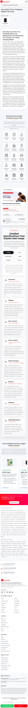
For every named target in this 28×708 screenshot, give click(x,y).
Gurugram (20, 545)
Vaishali (23, 543)
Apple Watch (8, 256)
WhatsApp (8, 706)
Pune (17, 553)
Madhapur (14, 551)
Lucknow (3, 556)
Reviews (3, 639)
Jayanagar (9, 549)
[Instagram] (7, 592)
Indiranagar (15, 547)
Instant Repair (9, 487)
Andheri (22, 551)
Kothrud (13, 554)
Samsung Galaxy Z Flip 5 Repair (7, 523)
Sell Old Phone (4, 669)
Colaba (13, 553)
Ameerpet (9, 551)
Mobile (8, 252)
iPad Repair (3, 663)
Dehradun (21, 554)
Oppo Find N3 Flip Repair (5, 529)
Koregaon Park (21, 553)
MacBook (8, 260)
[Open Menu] (26, 1)
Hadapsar (3, 554)
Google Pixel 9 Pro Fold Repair (9, 519)
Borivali (6, 553)
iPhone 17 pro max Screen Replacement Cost (17, 512)
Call (22, 706)
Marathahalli (3, 549)
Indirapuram (8, 543)
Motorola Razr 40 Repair (11, 534)
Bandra (2, 553)
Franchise (3, 649)
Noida (10, 545)
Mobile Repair (4, 659)
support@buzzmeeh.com (7, 498)
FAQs (2, 637)
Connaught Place (18, 541)
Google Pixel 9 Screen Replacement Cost (11, 515)
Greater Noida (14, 545)
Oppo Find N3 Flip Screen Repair (17, 529)
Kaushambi (19, 543)
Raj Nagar (14, 543)
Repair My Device (14, 502)
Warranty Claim (4, 641)
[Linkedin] (12, 592)
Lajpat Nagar (11, 541)
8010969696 (4, 497)
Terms (19, 702)
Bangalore (4, 547)
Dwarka (24, 541)
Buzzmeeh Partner (5, 651)
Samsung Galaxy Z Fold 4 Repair (8, 527)
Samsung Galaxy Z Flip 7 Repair (20, 521)
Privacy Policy (4, 647)
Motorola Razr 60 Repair (14, 532)
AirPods (20, 260)
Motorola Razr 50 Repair (16, 531)
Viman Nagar (8, 554)
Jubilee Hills (4, 551)
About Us (3, 618)
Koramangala (9, 547)
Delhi (2, 541)
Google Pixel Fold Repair (20, 519)
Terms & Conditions (5, 645)
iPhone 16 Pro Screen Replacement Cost (8, 510)
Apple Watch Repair (5, 665)
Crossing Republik (4, 545)
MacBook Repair (5, 661)
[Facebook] (5, 592)
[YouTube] (10, 592)
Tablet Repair (4, 667)
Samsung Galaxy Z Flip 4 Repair (20, 523)
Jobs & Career (4, 622)
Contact (22, 702)
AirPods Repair (4, 657)
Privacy (15, 702)
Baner (17, 554)
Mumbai (18, 551)
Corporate (3, 624)
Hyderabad (14, 549)
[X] (2, 592)
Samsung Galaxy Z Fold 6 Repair (7, 525)
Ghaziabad (3, 543)
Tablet (19, 256)
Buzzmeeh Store (5, 626)
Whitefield (20, 547)
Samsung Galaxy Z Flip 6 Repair (7, 521)
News (2, 630)
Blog (2, 628)
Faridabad (3, 603)
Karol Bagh (6, 541)
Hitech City (19, 549)
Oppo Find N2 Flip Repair (20, 527)
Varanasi (16, 610)
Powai (10, 553)
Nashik (2, 610)
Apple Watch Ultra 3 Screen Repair (7, 514)
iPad (20, 252)
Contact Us (3, 620)
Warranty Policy (4, 643)
